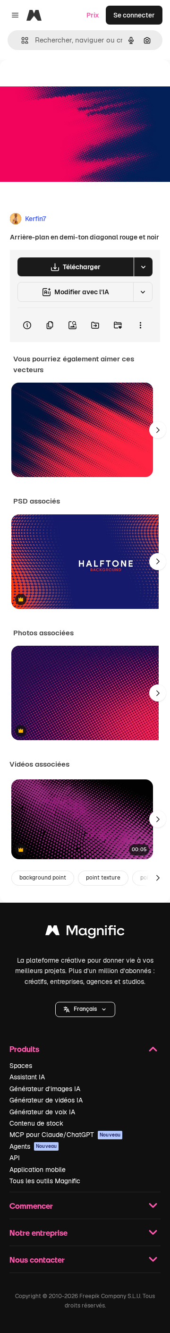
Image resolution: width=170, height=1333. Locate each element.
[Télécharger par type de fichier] (143, 266)
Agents (33, 1146)
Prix (92, 15)
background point (42, 877)
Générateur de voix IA (42, 1112)
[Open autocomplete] (21, 40)
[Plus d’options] (140, 325)
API (14, 1158)
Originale (62, 81)
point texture (103, 877)
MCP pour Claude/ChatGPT (64, 1134)
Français (85, 1009)
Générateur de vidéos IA (46, 1100)
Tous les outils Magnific (44, 1181)
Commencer (31, 1206)
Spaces (20, 1065)
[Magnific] (85, 932)
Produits (24, 1049)
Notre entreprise (38, 1233)
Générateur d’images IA (44, 1089)
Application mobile (37, 1169)
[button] (85, 1009)
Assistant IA (27, 1077)
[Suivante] (157, 430)
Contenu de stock (36, 1123)
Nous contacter (37, 1260)
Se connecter (134, 15)
